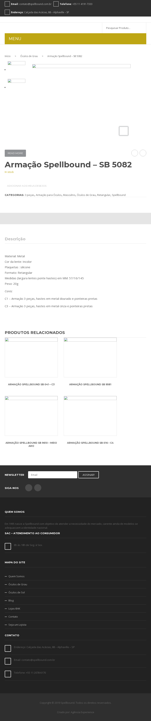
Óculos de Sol (16, 592)
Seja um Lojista (17, 624)
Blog (11, 600)
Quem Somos (16, 576)
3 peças (29, 195)
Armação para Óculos (49, 195)
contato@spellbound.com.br (35, 4)
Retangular (103, 195)
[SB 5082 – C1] (16, 87)
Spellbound (119, 195)
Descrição (15, 239)
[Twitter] (63, 218)
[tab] (17, 239)
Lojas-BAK (14, 608)
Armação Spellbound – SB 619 (143, 153)
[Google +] (87, 218)
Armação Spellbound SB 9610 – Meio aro (31, 444)
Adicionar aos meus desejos (26, 185)
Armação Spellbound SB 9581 (90, 384)
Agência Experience (82, 712)
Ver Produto (31, 358)
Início (8, 56)
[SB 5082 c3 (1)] (16, 69)
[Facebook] (52, 218)
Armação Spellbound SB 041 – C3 (31, 384)
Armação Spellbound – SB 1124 (135, 153)
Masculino (69, 195)
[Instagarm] (37, 487)
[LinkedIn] (99, 218)
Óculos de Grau (29, 56)
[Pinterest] (75, 218)
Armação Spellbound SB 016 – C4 (90, 442)
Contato (13, 616)
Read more (15, 153)
